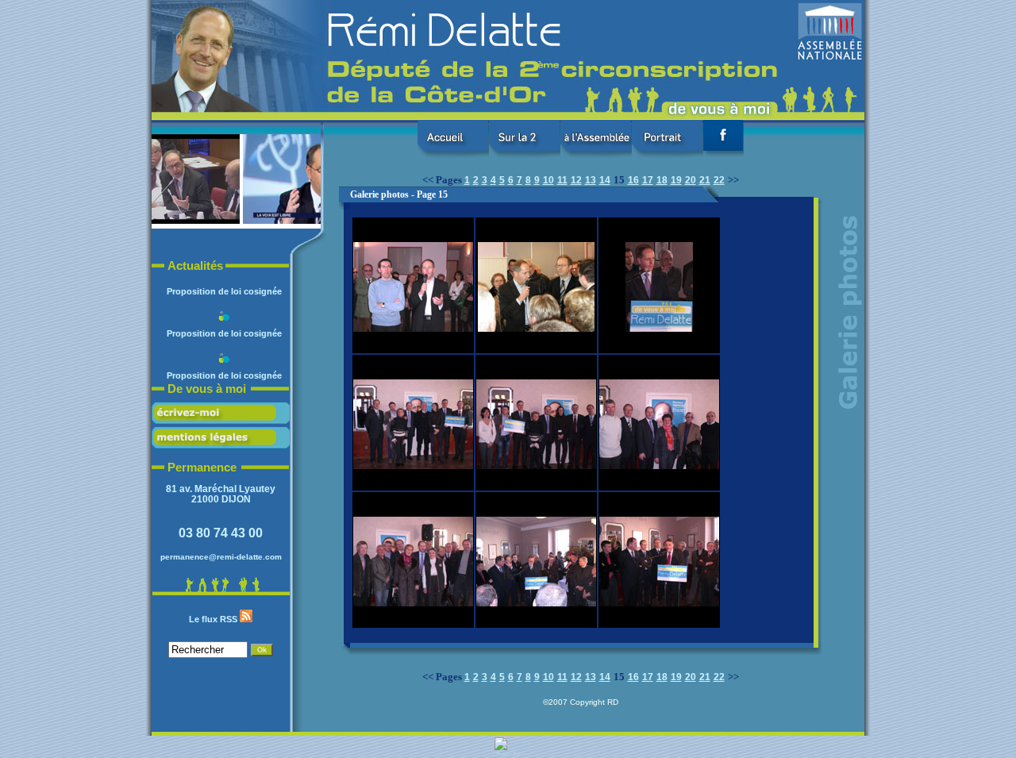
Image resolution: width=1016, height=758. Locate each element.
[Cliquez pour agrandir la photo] (156, 220)
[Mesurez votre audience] (508, 752)
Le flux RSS (214, 619)
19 (676, 180)
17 (647, 180)
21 (704, 180)
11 (562, 180)
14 (604, 180)
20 (690, 180)
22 (719, 180)
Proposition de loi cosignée (224, 328)
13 (590, 180)
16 (633, 180)
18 (662, 180)
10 (548, 180)
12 (576, 180)
